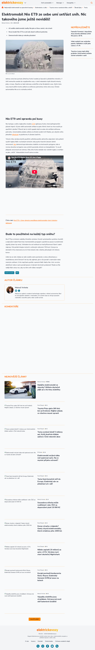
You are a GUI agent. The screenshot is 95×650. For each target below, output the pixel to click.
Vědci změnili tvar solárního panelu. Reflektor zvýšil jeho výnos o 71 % (81, 43)
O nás (27, 641)
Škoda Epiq (78, 7)
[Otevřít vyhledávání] (91, 2)
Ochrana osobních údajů (62, 641)
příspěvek (15, 135)
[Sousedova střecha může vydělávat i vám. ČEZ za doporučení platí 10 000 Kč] (20, 507)
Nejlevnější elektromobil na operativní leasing (18, 7)
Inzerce (33, 641)
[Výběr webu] (25, 2)
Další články (34, 619)
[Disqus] (47, 329)
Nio (15, 144)
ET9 (33, 124)
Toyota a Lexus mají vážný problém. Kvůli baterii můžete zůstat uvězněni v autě (81, 53)
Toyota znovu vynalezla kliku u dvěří (60, 7)
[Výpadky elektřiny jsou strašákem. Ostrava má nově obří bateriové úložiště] (20, 601)
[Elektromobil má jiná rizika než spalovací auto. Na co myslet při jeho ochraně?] (20, 460)
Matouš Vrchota (6, 23)
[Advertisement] (35, 103)
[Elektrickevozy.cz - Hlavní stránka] (12, 2)
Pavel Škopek (40, 405)
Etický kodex (49, 641)
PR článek (39, 452)
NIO (17, 273)
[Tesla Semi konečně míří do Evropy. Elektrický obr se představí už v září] (20, 484)
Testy (86, 7)
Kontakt (40, 641)
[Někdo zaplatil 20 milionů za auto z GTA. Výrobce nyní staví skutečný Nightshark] (20, 554)
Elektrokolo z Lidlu (41, 7)
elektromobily (9, 273)
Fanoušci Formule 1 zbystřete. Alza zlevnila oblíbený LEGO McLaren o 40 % (81, 34)
